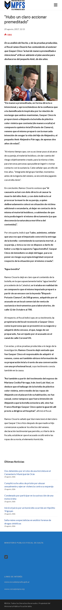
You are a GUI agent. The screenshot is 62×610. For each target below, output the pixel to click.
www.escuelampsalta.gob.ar (17, 582)
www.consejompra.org (14, 589)
